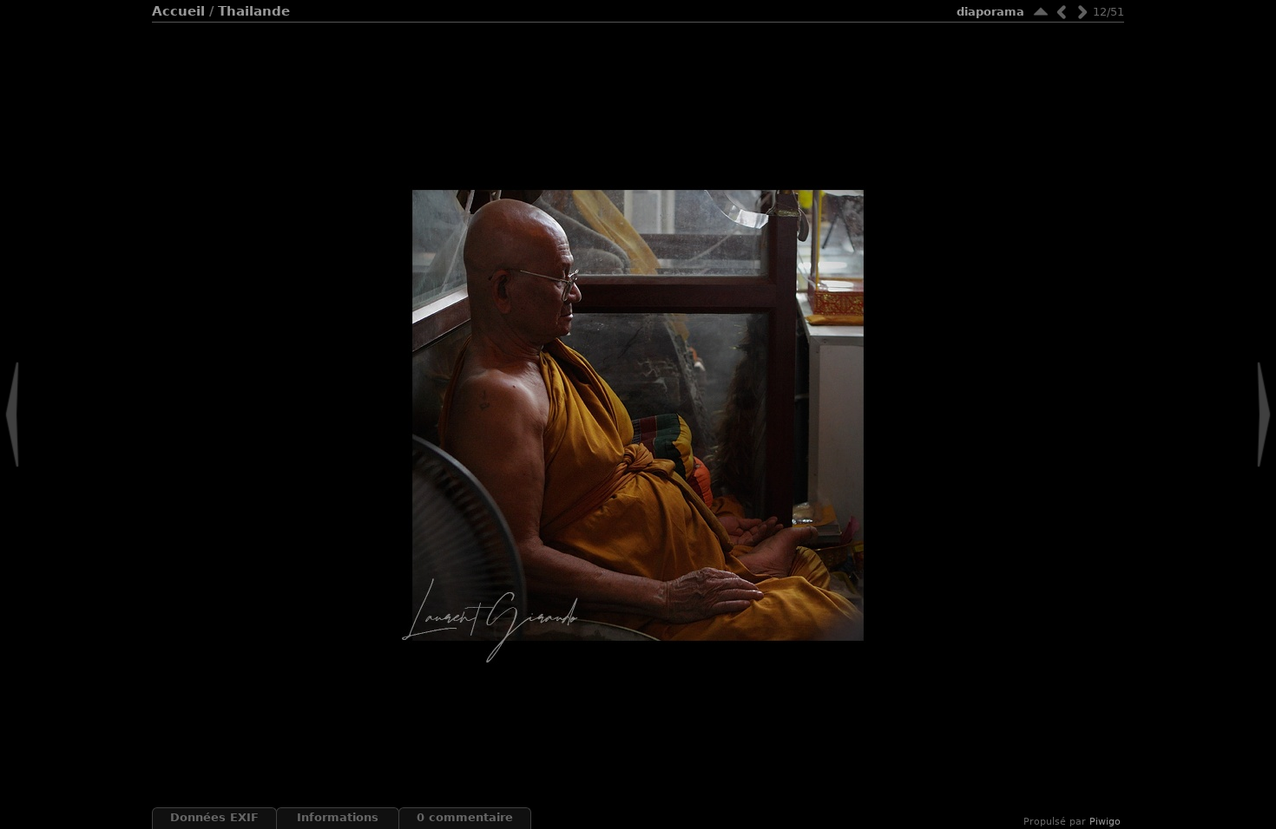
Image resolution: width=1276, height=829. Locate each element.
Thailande (254, 11)
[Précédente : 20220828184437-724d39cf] (1061, 12)
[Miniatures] (1040, 12)
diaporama (990, 11)
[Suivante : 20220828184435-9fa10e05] (1082, 12)
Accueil (178, 11)
